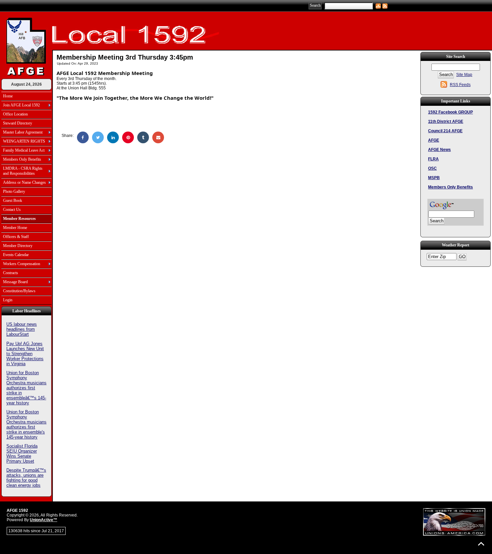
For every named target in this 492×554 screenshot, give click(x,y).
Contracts (10, 272)
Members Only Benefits (22, 159)
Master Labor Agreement (23, 132)
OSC (432, 168)
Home (8, 96)
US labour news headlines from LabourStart (21, 329)
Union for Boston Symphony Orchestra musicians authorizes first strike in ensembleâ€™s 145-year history (26, 387)
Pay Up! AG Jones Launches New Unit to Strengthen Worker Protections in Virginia (25, 353)
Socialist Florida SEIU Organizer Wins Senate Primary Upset (21, 454)
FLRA (433, 159)
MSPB (434, 177)
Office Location (15, 114)
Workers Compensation (21, 263)
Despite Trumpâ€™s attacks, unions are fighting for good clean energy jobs (26, 478)
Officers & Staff (16, 236)
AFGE (433, 140)
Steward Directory (17, 123)
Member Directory (17, 245)
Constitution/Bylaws (19, 291)
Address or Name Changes (24, 182)
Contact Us (12, 209)
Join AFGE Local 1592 (21, 105)
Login (7, 300)
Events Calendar (16, 254)
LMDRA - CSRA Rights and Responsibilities (23, 171)
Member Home (15, 227)
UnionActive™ (43, 520)
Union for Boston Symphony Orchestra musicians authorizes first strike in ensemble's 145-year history (26, 424)
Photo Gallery (14, 191)
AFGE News (439, 149)
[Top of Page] (481, 543)
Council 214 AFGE (445, 131)
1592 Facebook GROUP (450, 112)
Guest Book (12, 200)
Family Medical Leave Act (24, 150)
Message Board (15, 282)
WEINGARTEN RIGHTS (24, 141)
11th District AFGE (445, 121)
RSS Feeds (460, 84)
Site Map (464, 74)
